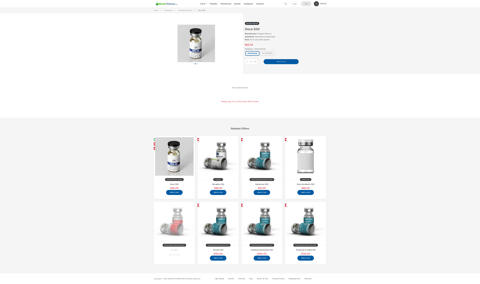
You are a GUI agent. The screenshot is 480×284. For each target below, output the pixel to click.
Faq (251, 279)
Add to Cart (281, 62)
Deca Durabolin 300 (305, 184)
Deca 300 (174, 184)
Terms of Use (262, 279)
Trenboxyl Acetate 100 (306, 250)
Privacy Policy (278, 279)
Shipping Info (294, 279)
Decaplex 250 (218, 184)
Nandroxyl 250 (261, 184)
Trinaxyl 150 (218, 250)
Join (306, 4)
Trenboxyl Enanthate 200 (262, 250)
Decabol (174, 250)
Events (231, 279)
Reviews (308, 279)
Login (294, 4)
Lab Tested (219, 279)
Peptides (213, 4)
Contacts (260, 4)
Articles (241, 279)
